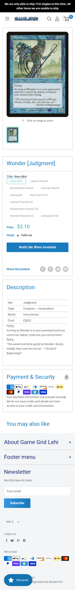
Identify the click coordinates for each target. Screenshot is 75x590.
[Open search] (49, 19)
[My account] (57, 19)
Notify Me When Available (37, 247)
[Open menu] (7, 18)
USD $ (9, 521)
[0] (66, 18)
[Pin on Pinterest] (50, 269)
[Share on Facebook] (43, 269)
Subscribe (17, 503)
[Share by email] (65, 269)
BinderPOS (56, 581)
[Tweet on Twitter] (58, 269)
